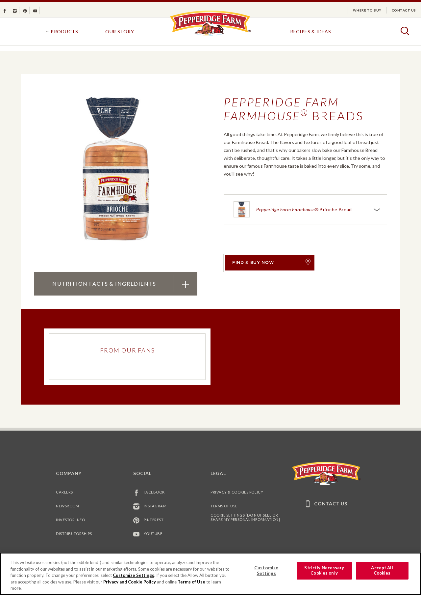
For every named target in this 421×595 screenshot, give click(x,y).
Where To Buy (367, 10)
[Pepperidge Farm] (210, 35)
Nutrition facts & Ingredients (104, 283)
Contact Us (404, 10)
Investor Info (70, 520)
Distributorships (74, 533)
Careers (64, 492)
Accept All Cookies (382, 570)
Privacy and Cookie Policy (129, 581)
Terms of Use (223, 506)
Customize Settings (133, 575)
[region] (210, 574)
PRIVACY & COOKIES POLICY (236, 492)
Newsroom (67, 506)
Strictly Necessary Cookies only (324, 570)
